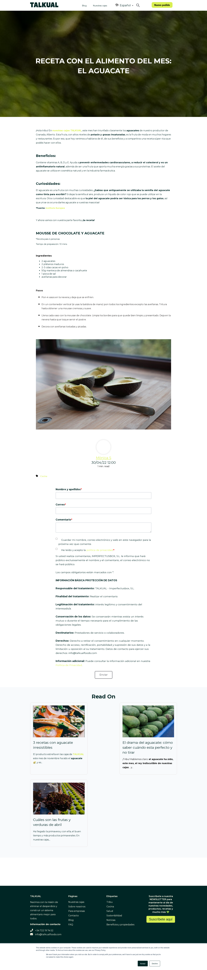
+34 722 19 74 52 (44, 930)
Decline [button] (155, 963)
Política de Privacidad (69, 665)
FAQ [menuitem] (70, 924)
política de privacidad (99, 550)
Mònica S (103, 458)
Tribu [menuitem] (109, 902)
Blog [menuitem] (71, 920)
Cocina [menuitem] (110, 906)
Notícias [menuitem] (110, 920)
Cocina (43, 476)
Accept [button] (142, 963)
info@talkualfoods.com (48, 934)
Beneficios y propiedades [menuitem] (120, 924)
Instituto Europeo (55, 208)
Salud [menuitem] (109, 911)
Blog (84, 5)
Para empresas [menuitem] (76, 911)
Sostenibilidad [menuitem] (114, 915)
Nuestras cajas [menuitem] (76, 902)
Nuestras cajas (100, 5)
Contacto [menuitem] (73, 915)
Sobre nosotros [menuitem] (76, 906)
